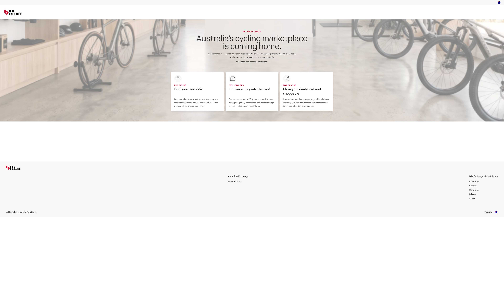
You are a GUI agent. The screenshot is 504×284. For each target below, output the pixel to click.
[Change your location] (499, 2)
